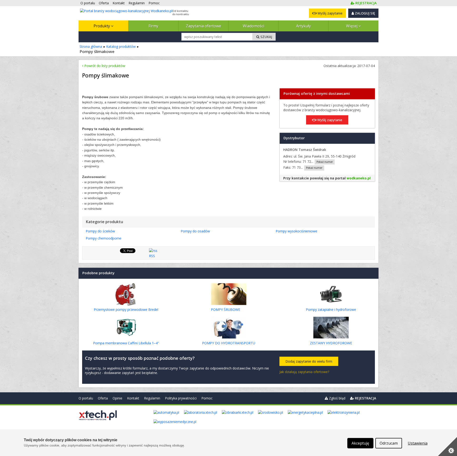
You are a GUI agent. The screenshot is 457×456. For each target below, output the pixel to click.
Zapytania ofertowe (203, 26)
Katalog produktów (121, 46)
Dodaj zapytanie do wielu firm (308, 361)
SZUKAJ (265, 36)
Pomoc (207, 398)
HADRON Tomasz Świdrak (304, 149)
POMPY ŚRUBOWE (225, 309)
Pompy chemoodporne (103, 238)
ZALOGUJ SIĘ (364, 13)
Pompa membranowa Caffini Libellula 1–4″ (126, 343)
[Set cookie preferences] (447, 446)
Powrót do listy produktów (104, 65)
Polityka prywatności (181, 398)
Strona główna (90, 46)
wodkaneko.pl (359, 178)
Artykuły (303, 26)
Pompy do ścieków (100, 231)
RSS (152, 256)
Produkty (102, 26)
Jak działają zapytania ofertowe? (304, 372)
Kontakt (133, 398)
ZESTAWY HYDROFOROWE (331, 343)
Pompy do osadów (195, 231)
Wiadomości (253, 26)
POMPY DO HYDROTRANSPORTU (228, 343)
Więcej (352, 26)
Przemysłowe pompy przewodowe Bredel (126, 309)
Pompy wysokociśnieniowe (296, 231)
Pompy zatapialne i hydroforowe (331, 309)
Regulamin (152, 398)
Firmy (153, 26)
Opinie (117, 398)
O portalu (86, 398)
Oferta (103, 398)
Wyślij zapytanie (330, 13)
